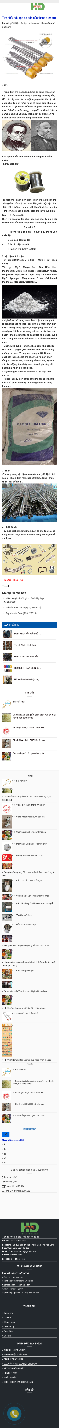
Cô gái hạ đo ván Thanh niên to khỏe (32, 896)
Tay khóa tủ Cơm (14, 613)
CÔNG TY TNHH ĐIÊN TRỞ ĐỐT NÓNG (20, 1237)
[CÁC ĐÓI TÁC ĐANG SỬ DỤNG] (8, 885)
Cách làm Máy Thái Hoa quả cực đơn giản (35, 903)
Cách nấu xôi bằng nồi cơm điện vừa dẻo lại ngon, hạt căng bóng (27, 798)
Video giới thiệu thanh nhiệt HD (30, 805)
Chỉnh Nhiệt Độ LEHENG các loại (30, 817)
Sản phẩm (8, 1331)
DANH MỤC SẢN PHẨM (29, 1343)
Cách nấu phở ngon (25, 970)
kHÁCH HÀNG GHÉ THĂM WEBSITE (29, 1170)
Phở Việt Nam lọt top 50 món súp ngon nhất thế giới (27, 1060)
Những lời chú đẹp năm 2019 (29, 856)
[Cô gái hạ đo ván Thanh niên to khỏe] (8, 897)
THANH (7, 1350)
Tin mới (29, 692)
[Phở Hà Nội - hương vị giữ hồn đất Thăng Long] (8, 1000)
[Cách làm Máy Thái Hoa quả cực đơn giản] (8, 907)
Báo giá (7, 1336)
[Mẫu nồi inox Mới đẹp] (8, 928)
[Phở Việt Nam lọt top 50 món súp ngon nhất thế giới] (8, 1040)
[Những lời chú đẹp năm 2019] (8, 857)
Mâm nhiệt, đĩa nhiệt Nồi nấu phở (31, 844)
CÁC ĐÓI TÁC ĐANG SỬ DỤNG (29, 880)
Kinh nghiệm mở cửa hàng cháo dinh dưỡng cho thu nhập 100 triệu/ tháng (29, 964)
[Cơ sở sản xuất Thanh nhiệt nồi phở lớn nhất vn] (8, 984)
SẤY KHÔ (23, 1355)
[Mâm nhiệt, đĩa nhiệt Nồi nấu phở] (8, 847)
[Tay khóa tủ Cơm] (8, 917)
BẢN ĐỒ (29, 1389)
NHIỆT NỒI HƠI (18, 1350)
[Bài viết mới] (8, 782)
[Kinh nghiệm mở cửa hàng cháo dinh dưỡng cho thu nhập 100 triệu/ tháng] (8, 954)
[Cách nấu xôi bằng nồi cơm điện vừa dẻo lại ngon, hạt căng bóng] (8, 790)
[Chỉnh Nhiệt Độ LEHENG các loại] (8, 821)
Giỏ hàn (7, 1326)
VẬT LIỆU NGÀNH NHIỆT (14, 1368)
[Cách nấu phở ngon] (8, 974)
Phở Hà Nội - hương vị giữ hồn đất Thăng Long (25, 1008)
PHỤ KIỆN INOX (10, 1373)
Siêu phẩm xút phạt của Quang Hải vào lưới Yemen (27, 945)
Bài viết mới (21, 781)
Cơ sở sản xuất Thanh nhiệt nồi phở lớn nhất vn (25, 991)
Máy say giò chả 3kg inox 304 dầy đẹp (25, 598)
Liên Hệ (7, 1317)
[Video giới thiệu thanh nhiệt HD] (8, 808)
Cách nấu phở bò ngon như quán (31, 832)
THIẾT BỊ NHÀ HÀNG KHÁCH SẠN (18, 1382)
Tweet (5, 586)
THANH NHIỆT (10, 1355)
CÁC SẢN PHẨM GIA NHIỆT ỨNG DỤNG (21, 1364)
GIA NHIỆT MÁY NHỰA (13, 1359)
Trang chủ (8, 1313)
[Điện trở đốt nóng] (38, 8)
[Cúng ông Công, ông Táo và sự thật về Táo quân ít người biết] (8, 866)
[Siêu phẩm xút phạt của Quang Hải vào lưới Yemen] (8, 938)
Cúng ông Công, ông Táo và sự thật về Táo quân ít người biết (28, 874)
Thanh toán (9, 1322)
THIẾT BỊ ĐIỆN (10, 1377)
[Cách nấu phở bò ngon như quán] (8, 835)
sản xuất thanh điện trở (27, 1013)
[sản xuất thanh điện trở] (8, 1017)
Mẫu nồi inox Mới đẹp (16, 607)
